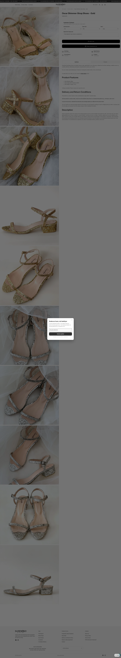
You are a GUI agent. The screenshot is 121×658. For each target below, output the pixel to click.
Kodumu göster (60, 333)
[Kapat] (72, 320)
